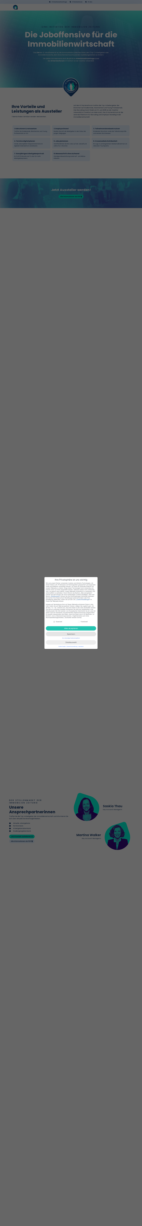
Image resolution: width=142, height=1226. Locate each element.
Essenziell (59, 621)
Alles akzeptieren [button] (71, 628)
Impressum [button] (81, 646)
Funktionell (84, 621)
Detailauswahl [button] (71, 642)
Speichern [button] (71, 634)
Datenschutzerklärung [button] (72, 646)
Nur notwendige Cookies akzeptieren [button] (71, 638)
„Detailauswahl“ (55, 596)
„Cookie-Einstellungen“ (83, 599)
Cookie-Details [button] (62, 646)
